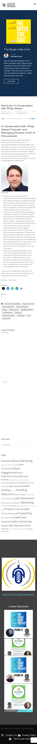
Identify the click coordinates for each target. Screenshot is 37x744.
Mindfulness (4, 506)
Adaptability (4, 465)
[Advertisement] (18, 412)
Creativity (16, 480)
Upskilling (4, 531)
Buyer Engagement (8, 307)
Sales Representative (19, 525)
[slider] (33, 119)
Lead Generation (7, 312)
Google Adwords (14, 486)
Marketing (18, 312)
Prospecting (20, 315)
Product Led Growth (8, 315)
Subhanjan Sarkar (21, 112)
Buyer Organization (22, 307)
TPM (22, 529)
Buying (5, 310)
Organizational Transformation (23, 506)
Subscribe (11, 81)
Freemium (22, 482)
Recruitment (5, 518)
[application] (18, 118)
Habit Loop (13, 490)
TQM (25, 529)
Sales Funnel (6, 318)
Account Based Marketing (12, 304)
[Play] (3, 118)
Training (29, 529)
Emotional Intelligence (23, 480)
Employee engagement (9, 483)
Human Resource (7, 499)
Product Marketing (9, 513)
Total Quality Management (15, 529)
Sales (28, 315)
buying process (14, 310)
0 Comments (21, 113)
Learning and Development (11, 503)
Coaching (11, 480)
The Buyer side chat (17, 49)
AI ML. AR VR (10, 465)
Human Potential (30, 494)
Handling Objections (27, 310)
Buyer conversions (28, 304)
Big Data (15, 465)
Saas (12, 517)
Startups (4, 528)
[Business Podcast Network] (8, 5)
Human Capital (20, 494)
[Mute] (29, 119)
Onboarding (11, 506)
